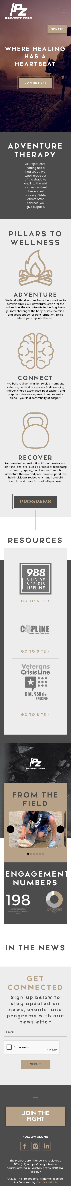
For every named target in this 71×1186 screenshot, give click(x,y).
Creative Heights (47, 1182)
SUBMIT (35, 1064)
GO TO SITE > (35, 601)
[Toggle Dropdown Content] (63, 11)
